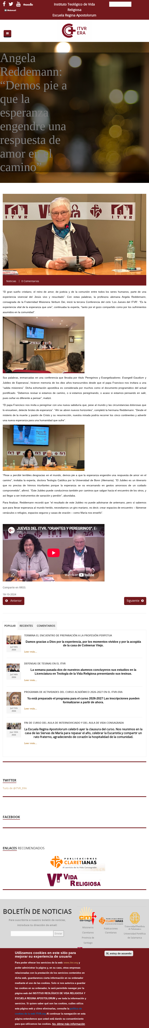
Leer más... (30, 651)
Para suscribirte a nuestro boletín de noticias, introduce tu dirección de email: (37, 922)
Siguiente (133, 601)
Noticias (11, 281)
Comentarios (46, 625)
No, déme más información (68, 1024)
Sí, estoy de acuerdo (119, 953)
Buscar (139, 4)
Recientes (26, 625)
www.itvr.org (71, 962)
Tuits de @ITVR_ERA (15, 788)
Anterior (16, 601)
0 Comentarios (30, 281)
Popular (10, 625)
